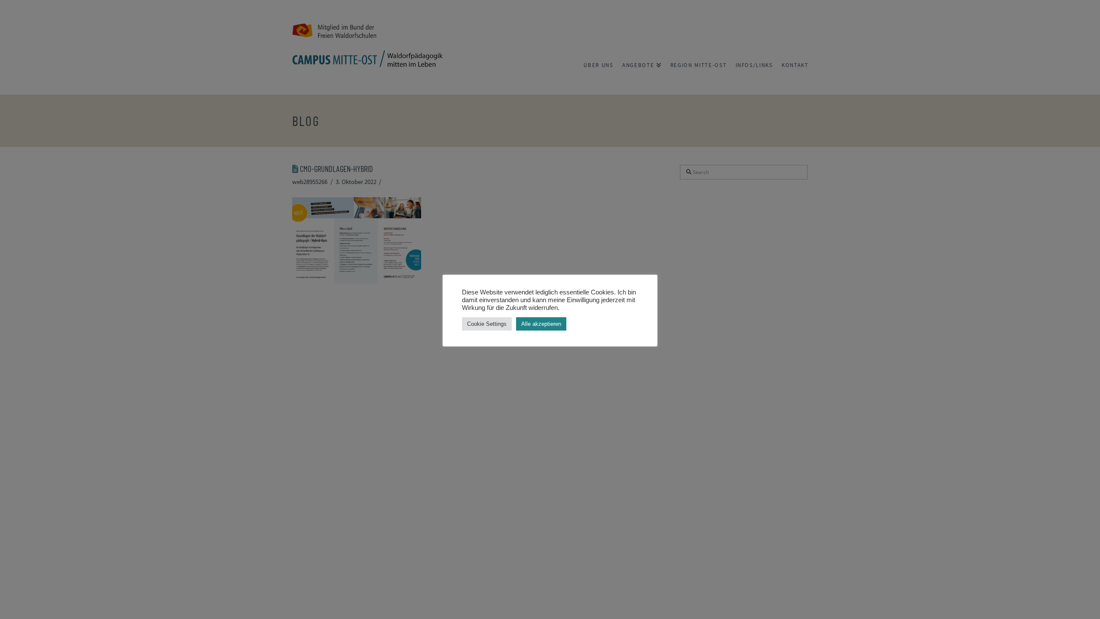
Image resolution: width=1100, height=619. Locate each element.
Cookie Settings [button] (487, 324)
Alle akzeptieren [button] (541, 324)
